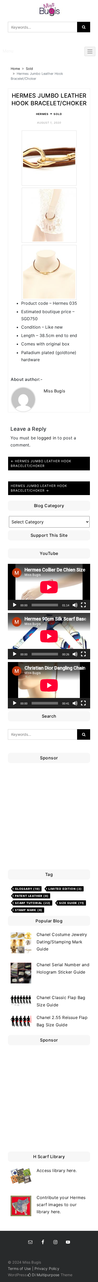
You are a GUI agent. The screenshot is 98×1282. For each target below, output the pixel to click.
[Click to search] (83, 27)
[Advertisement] (49, 817)
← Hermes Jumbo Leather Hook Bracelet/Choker (41, 463)
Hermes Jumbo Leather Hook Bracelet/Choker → (39, 488)
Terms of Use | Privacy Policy (33, 1268)
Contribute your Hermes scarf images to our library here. (61, 1204)
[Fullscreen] (83, 605)
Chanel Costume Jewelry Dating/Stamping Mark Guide (62, 941)
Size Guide (71, 903)
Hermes (42, 113)
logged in (46, 437)
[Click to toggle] (89, 51)
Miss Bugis (54, 390)
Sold (29, 69)
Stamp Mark (28, 910)
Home (15, 69)
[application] (49, 587)
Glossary (27, 889)
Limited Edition (65, 889)
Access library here (56, 1170)
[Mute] (75, 605)
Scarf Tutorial (32, 903)
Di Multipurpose (45, 1275)
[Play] (14, 605)
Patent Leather (31, 896)
